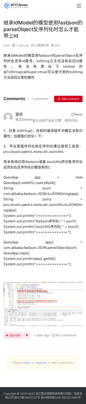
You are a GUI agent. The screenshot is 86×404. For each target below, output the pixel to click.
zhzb (6, 45)
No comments (65, 335)
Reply (79, 114)
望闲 (19, 114)
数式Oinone (23, 119)
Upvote (14, 335)
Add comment (70, 99)
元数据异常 (42, 45)
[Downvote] (26, 335)
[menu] (79, 6)
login (27, 362)
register (41, 362)
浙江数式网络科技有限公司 (52, 393)
